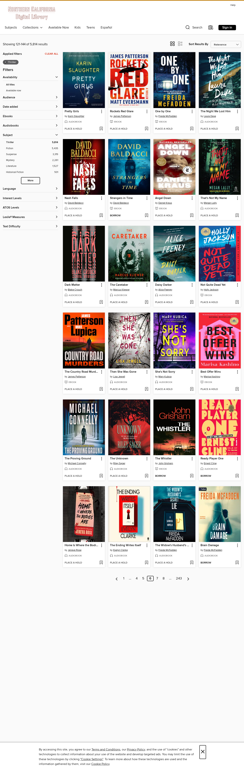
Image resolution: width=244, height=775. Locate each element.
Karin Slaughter (76, 116)
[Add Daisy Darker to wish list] (191, 302)
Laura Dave (210, 116)
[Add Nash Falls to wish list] (101, 215)
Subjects (11, 27)
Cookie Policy (100, 764)
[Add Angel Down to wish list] (191, 215)
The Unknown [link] (119, 458)
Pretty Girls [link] (72, 111)
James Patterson (122, 116)
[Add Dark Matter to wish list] (101, 302)
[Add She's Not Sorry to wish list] (191, 389)
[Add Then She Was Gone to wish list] (146, 389)
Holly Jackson (211, 289)
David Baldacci (75, 202)
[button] (193, 28)
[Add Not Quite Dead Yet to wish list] (237, 302)
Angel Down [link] (163, 198)
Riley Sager (119, 463)
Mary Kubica (165, 376)
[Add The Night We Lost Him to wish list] (237, 129)
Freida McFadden (167, 116)
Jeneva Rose (74, 550)
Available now (13, 90)
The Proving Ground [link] (78, 458)
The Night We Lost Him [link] (215, 111)
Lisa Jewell (119, 376)
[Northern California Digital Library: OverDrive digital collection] (32, 13)
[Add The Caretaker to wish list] (146, 302)
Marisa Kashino (212, 376)
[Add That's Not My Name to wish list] (237, 215)
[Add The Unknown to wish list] (146, 476)
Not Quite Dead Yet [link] (213, 285)
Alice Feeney (165, 289)
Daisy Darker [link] (163, 285)
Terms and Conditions (106, 749)
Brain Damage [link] (210, 545)
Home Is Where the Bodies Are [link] (82, 545)
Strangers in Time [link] (121, 198)
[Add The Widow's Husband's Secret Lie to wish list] (191, 562)
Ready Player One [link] (212, 458)
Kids (78, 27)
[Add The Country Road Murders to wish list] (101, 389)
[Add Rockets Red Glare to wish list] (146, 129)
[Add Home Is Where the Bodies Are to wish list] (101, 562)
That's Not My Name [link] (214, 198)
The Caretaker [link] (119, 285)
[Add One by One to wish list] (191, 129)
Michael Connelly (77, 463)
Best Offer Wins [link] (211, 372)
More (30, 180)
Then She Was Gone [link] (123, 372)
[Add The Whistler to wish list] (191, 476)
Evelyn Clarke (120, 550)
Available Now (58, 27)
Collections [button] (31, 27)
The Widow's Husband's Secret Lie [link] (172, 545)
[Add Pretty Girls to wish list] (101, 129)
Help (232, 5)
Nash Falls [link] (71, 198)
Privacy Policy (136, 749)
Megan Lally (210, 202)
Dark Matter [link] (72, 285)
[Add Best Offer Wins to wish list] (237, 389)
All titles (10, 84)
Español (106, 27)
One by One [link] (163, 111)
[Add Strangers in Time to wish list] (146, 215)
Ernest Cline (210, 463)
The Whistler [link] (163, 458)
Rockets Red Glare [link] (121, 111)
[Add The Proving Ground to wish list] (101, 476)
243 (179, 578)
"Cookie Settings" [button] (91, 759)
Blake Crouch (75, 289)
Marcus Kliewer (121, 289)
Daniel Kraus (165, 202)
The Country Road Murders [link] (82, 372)
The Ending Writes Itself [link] (125, 545)
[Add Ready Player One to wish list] (237, 476)
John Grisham (165, 463)
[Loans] (211, 28)
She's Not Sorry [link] (165, 372)
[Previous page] (116, 578)
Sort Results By (198, 44)
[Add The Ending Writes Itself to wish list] (146, 562)
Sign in (227, 27)
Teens (90, 27)
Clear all (51, 54)
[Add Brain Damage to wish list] (237, 562)
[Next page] (188, 578)
